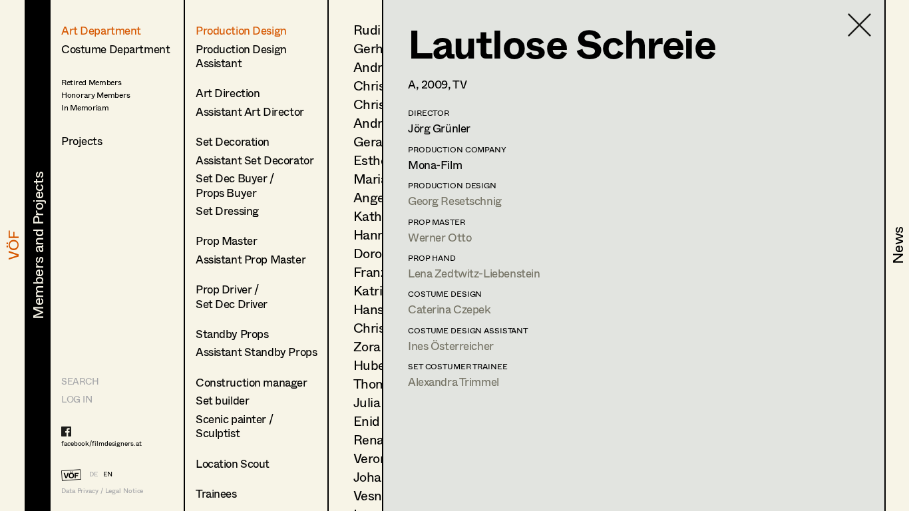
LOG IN (76, 399)
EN (107, 473)
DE (93, 473)
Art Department (101, 30)
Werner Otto (439, 237)
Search (79, 381)
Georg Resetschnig (455, 201)
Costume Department (115, 49)
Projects (81, 141)
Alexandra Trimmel (453, 382)
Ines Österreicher (451, 346)
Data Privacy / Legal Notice (102, 490)
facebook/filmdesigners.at (101, 443)
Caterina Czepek (449, 309)
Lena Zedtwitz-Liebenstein (474, 273)
